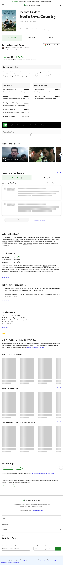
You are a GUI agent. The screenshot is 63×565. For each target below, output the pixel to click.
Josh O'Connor (18, 76)
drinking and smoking (16, 294)
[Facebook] (8, 538)
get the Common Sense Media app (35, 125)
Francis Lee (46, 265)
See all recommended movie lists (31, 456)
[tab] (12, 38)
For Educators (22, 1)
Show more (5, 277)
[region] (31, 560)
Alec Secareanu (27, 243)
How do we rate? (12, 50)
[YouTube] (5, 538)
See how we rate (8, 486)
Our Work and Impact (45, 1)
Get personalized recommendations (43, 473)
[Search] (28, 549)
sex (38, 288)
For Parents (15, 1)
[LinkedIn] (15, 538)
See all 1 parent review (40, 220)
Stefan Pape (10, 47)
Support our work (37, 510)
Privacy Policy (54, 560)
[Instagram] (3, 538)
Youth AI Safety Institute (33, 1)
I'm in (58, 549)
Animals (18, 468)
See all (59, 173)
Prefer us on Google (52, 45)
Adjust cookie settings (13, 562)
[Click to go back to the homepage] (32, 5)
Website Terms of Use (45, 560)
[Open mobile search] (60, 5)
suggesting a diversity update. (35, 347)
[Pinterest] (10, 538)
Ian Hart (4, 241)
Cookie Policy (22, 560)
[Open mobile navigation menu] (3, 5)
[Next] (61, 154)
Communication (8, 468)
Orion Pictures (11, 324)
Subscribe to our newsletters (41, 545)
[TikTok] (13, 538)
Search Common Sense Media (10, 545)
